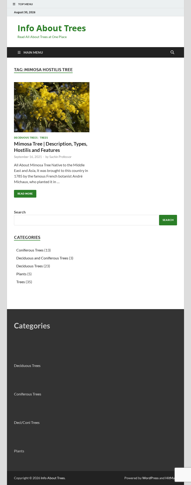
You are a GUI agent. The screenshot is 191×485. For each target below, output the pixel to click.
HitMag (170, 478)
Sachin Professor (60, 157)
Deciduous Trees (26, 137)
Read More (23, 192)
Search (20, 212)
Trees (44, 137)
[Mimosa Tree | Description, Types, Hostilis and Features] (52, 107)
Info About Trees (51, 28)
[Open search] (172, 52)
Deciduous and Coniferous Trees (42, 258)
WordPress (150, 478)
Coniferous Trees (30, 250)
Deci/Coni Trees (27, 422)
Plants (21, 274)
